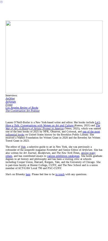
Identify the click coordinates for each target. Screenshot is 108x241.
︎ (1, 1)
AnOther (10, 98)
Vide (23, 146)
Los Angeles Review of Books (22, 107)
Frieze (9, 104)
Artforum (11, 101)
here (28, 174)
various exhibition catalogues (63, 155)
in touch (60, 174)
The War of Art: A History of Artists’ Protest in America (53, 127)
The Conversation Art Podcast (23, 110)
